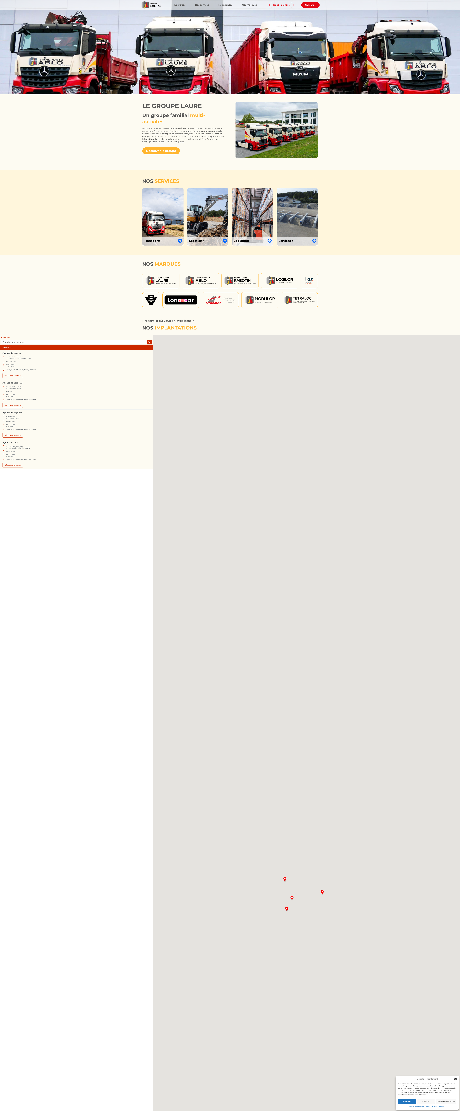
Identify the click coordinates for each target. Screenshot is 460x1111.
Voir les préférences (446, 1101)
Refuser (425, 1101)
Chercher (5, 337)
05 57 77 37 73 (11, 391)
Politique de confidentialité (434, 1107)
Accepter (407, 1101)
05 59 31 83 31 (10, 421)
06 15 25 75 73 (11, 451)
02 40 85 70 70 (11, 362)
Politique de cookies (416, 1107)
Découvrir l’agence (12, 375)
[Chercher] (149, 342)
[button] (455, 1079)
